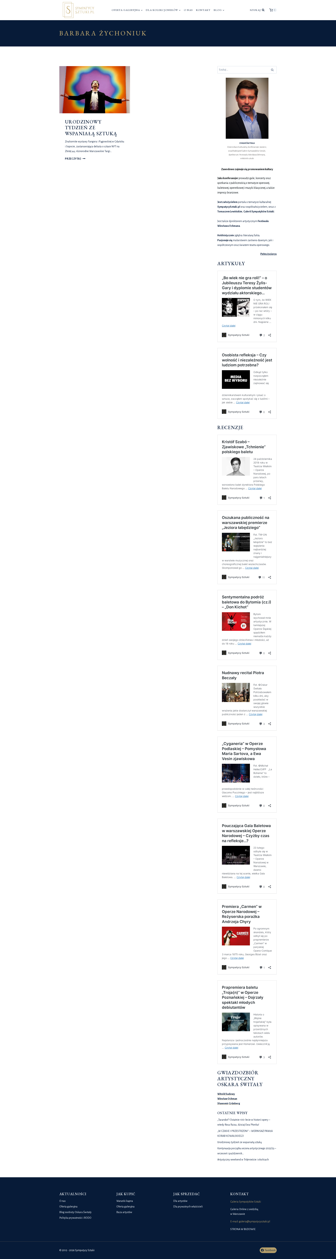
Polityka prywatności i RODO (75, 1217)
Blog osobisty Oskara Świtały (75, 1212)
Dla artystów (180, 1201)
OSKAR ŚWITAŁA (247, 143)
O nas (188, 10)
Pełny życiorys (268, 254)
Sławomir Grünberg (228, 1103)
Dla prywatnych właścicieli (188, 1206)
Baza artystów (124, 1212)
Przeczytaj (75, 158)
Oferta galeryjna (68, 1206)
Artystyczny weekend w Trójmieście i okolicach (243, 1159)
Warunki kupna (124, 1201)
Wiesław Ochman (227, 1098)
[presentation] (94, 89)
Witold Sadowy (226, 1094)
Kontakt (203, 10)
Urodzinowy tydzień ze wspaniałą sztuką (91, 128)
